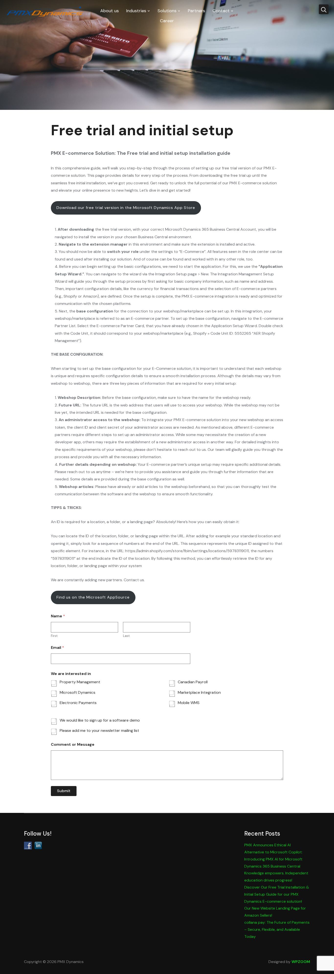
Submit (63, 790)
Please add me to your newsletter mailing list (99, 730)
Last (126, 636)
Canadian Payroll (193, 682)
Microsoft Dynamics (77, 692)
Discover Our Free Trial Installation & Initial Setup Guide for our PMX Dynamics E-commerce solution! (276, 894)
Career (167, 21)
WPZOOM (300, 961)
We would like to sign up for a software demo (100, 720)
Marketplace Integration (199, 692)
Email (57, 647)
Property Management (80, 682)
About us (109, 11)
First (54, 636)
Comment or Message (72, 744)
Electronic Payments (78, 702)
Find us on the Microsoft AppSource (93, 597)
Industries (136, 11)
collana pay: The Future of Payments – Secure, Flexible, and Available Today (277, 929)
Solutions (167, 11)
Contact (221, 11)
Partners (196, 11)
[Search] (324, 9)
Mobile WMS (189, 702)
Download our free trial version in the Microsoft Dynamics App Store (125, 207)
